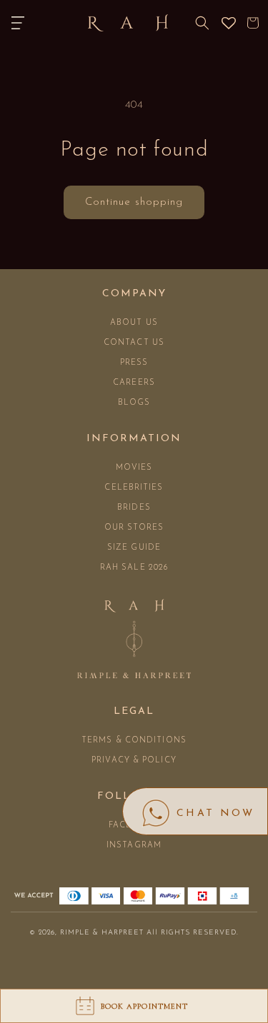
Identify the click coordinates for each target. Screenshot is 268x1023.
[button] (18, 23)
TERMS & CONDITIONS (134, 741)
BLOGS (134, 403)
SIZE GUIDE (134, 548)
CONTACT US (134, 343)
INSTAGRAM (134, 846)
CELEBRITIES (133, 488)
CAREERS (134, 383)
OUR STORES (134, 528)
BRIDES (134, 508)
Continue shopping (134, 202)
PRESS (134, 363)
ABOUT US (134, 323)
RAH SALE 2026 (134, 568)
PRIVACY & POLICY (134, 761)
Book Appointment (145, 1006)
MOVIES (134, 468)
